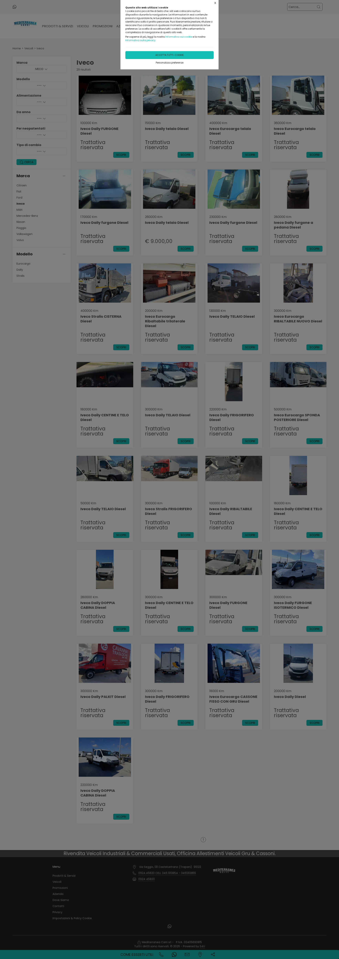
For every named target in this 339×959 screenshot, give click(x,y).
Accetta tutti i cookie (169, 55)
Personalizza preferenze (169, 62)
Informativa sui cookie (178, 36)
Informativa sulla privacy (140, 40)
